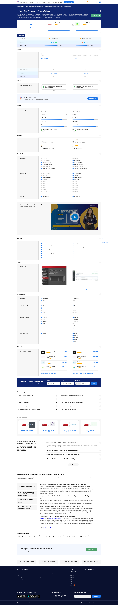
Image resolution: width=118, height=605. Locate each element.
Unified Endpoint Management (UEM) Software (77, 536)
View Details (44, 58)
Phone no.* (77, 380)
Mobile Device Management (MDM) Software (34, 6)
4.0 (66, 114)
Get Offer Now (92, 98)
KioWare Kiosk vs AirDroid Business (69, 431)
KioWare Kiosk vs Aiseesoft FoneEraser (69, 399)
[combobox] (78, 383)
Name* (48, 380)
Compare (49, 2)
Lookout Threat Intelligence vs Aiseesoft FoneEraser (28, 409)
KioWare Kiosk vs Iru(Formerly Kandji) (25, 395)
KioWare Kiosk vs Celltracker (90, 431)
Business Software (20, 6)
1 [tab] (74, 231)
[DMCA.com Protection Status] (38, 597)
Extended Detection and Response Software (52, 536)
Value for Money (44, 117)
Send (94, 383)
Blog (61, 2)
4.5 (66, 121)
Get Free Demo (59, 29)
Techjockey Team (47, 527)
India (89, 1)
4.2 (97, 117)
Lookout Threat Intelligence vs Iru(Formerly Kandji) (72, 402)
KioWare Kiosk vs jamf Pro (23, 402)
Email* (62, 380)
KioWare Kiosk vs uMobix (22, 399)
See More (72, 464)
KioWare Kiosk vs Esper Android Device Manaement (48, 431)
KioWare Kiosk (58, 22)
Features (43, 114)
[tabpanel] (54, 87)
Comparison (97, 15)
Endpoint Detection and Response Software (28, 536)
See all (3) (54, 289)
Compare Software (48, 6)
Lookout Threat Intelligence (89, 22)
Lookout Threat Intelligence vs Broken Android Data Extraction (31, 405)
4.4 (66, 125)
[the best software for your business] (22, 2)
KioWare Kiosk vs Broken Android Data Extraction (72, 395)
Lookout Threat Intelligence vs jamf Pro (69, 409)
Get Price (76, 58)
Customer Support (45, 124)
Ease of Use (43, 121)
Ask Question (56, 2)
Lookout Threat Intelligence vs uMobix (69, 405)
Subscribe (96, 596)
